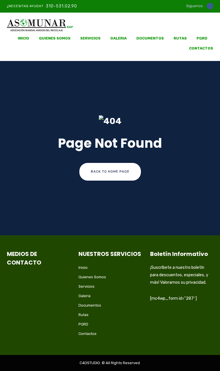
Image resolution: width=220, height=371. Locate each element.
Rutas (180, 38)
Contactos (201, 48)
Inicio (23, 38)
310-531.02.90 (61, 6)
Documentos (150, 38)
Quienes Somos (54, 38)
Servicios (90, 38)
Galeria (118, 38)
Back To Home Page (110, 171)
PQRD (202, 38)
